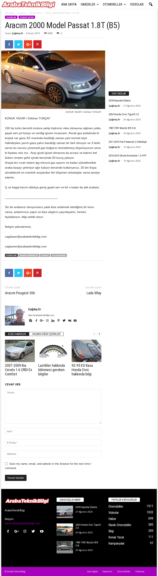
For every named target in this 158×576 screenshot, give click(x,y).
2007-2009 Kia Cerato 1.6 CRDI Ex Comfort (18, 369)
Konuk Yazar (36, 12)
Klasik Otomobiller (119, 525)
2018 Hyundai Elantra (120, 100)
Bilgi (111, 531)
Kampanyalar (116, 543)
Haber (112, 519)
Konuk (45, 255)
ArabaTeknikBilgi (29, 255)
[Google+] (42, 321)
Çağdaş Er (17, 33)
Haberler (88, 4)
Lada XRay (94, 293)
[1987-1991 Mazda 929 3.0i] (65, 547)
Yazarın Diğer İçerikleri (46, 334)
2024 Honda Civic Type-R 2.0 (124, 114)
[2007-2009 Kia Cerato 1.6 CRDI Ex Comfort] (20, 351)
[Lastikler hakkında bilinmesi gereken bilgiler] (53, 351)
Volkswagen (58, 255)
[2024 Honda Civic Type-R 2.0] (65, 529)
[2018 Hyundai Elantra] (65, 512)
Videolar (137, 4)
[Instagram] (47, 321)
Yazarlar (22, 12)
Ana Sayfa (69, 4)
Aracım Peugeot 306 (20, 293)
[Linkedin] (53, 321)
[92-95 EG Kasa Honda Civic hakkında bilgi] (86, 351)
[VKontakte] (70, 321)
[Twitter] (64, 321)
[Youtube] (75, 321)
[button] (150, 4)
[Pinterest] (59, 321)
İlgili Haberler (17, 334)
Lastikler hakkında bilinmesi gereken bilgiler (51, 369)
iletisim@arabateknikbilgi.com (22, 523)
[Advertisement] (131, 62)
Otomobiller (112, 4)
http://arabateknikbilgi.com (41, 315)
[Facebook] (36, 321)
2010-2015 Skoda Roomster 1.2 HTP (127, 155)
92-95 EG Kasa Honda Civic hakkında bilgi (82, 369)
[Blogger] (31, 321)
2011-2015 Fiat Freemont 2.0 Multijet (128, 141)
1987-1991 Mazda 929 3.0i (122, 128)
